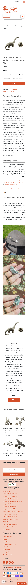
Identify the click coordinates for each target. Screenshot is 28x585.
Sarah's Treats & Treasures (14, 567)
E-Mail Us (22, 583)
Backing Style (6, 91)
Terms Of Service (7, 554)
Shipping (12, 91)
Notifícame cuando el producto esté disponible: (13, 74)
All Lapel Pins (6, 491)
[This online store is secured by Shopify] (12, 485)
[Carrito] (22, 16)
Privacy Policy (6, 552)
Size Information (13, 89)
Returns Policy (7, 547)
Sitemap (5, 539)
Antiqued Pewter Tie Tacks (10, 506)
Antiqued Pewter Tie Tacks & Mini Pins (13, 501)
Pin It (20, 189)
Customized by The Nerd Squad (11, 579)
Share (13, 189)
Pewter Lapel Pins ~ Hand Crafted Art (16, 182)
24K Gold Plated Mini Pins (10, 514)
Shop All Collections (14, 400)
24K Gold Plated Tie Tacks (10, 516)
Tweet (6, 189)
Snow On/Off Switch (16, 1)
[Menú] (6, 15)
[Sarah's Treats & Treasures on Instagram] (10, 562)
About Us (5, 542)
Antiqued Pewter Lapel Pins (10, 499)
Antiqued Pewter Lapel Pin (11, 184)
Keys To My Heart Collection (10, 524)
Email (6, 192)
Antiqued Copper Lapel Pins (10, 496)
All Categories (6, 529)
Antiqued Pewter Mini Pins (10, 504)
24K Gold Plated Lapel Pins (10, 493)
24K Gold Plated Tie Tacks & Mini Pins (13, 511)
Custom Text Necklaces (9, 527)
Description (5, 89)
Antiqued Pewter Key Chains (10, 519)
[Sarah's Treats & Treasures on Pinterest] (7, 562)
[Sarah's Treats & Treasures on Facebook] (4, 562)
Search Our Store (7, 536)
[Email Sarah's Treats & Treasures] (12, 562)
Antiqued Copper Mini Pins (10, 509)
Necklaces (5, 521)
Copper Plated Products (9, 544)
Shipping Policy (7, 549)
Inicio (4, 26)
